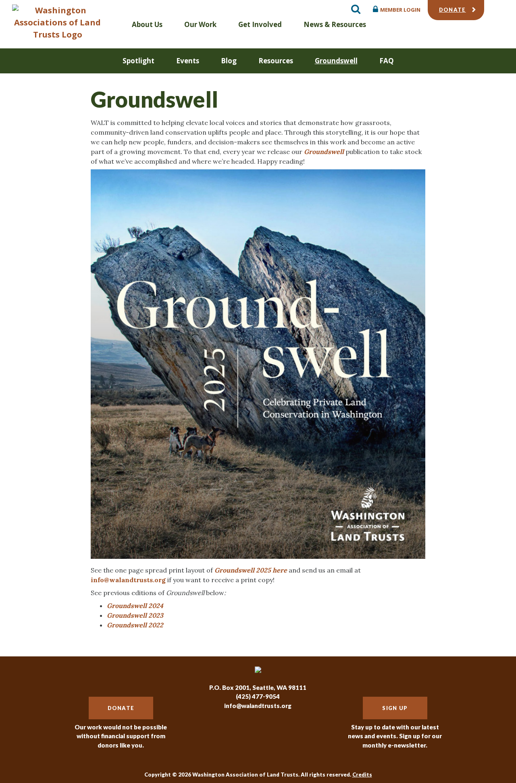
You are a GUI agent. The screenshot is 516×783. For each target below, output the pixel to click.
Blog (229, 60)
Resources (275, 60)
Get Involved (260, 24)
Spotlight (138, 60)
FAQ (386, 60)
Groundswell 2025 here (250, 570)
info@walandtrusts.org (128, 580)
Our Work (200, 24)
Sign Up (395, 708)
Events (187, 60)
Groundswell (336, 60)
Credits (362, 774)
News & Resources (335, 24)
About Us (147, 24)
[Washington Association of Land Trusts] (57, 22)
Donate (452, 9)
